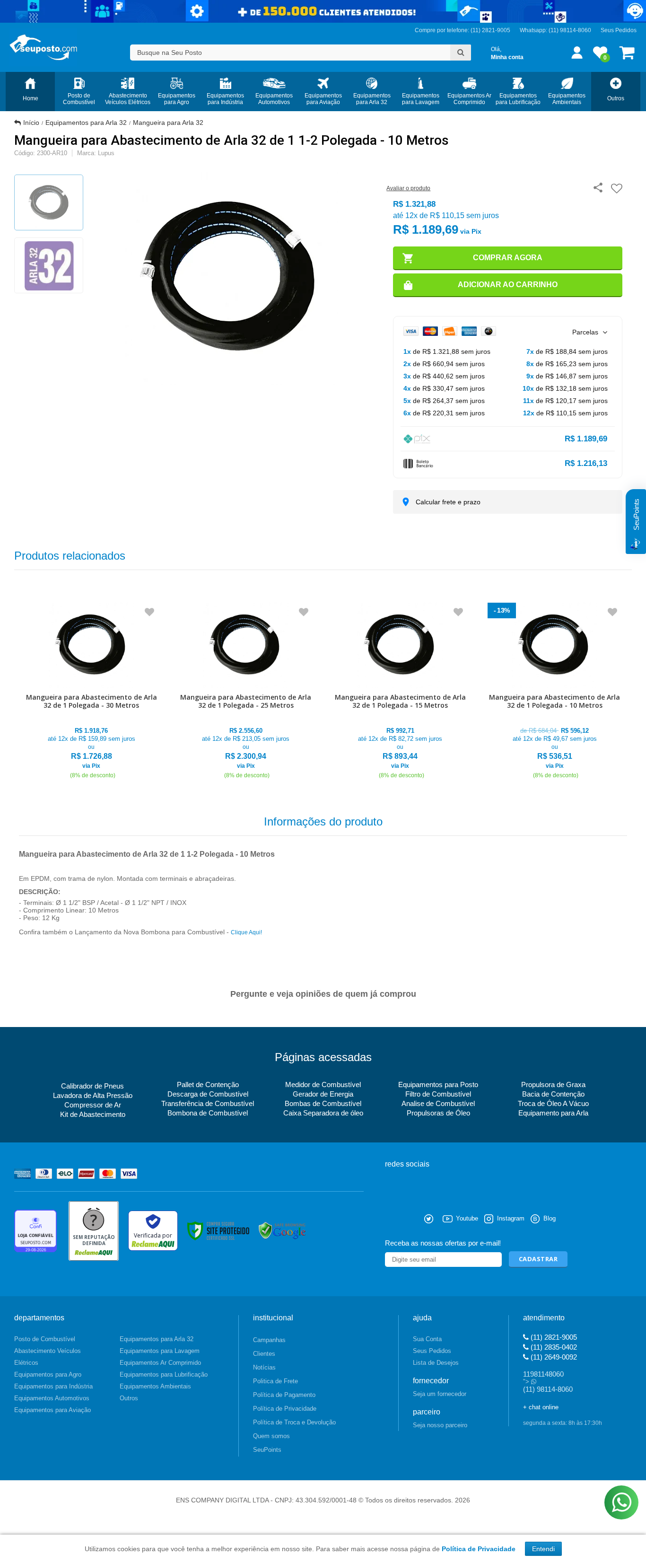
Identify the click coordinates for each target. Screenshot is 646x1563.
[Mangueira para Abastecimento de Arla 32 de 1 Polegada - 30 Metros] (91, 691)
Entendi (543, 1549)
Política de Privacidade (284, 1408)
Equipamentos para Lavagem (160, 1350)
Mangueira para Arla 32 (168, 122)
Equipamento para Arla (553, 1113)
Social (392, 1219)
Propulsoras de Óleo (438, 1113)
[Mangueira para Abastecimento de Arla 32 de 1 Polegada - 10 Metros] (554, 691)
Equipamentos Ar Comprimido (160, 1362)
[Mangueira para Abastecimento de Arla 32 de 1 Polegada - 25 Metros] (246, 691)
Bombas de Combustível (323, 1103)
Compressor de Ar (92, 1105)
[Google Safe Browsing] (282, 1230)
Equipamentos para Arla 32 (86, 122)
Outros (129, 1398)
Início (31, 122)
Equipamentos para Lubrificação (164, 1374)
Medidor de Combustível (323, 1084)
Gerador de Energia (323, 1094)
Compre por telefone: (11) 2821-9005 (462, 30)
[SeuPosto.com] (43, 47)
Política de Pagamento (284, 1394)
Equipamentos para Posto (438, 1084)
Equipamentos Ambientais (155, 1386)
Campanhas (269, 1339)
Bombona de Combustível (207, 1113)
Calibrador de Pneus (92, 1086)
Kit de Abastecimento (92, 1114)
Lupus (106, 153)
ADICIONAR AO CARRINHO (508, 285)
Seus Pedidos (619, 30)
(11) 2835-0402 (553, 1347)
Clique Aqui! (246, 932)
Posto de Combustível (44, 1339)
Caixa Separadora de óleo (323, 1113)
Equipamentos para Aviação (52, 1410)
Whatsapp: (534, 30)
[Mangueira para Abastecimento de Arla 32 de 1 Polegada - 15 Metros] (400, 691)
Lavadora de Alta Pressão (92, 1095)
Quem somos (271, 1436)
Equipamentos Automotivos (51, 1398)
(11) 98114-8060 (570, 30)
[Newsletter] (538, 1259)
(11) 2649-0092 (553, 1357)
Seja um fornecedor (439, 1393)
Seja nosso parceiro (440, 1425)
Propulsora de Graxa (553, 1084)
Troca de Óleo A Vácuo (553, 1103)
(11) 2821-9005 (553, 1337)
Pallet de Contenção (208, 1084)
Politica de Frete (275, 1381)
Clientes (264, 1353)
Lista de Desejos (436, 1362)
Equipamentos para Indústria (53, 1386)
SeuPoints (267, 1449)
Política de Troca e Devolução (294, 1422)
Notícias (264, 1367)
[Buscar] (460, 52)
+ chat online (541, 1407)
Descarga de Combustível (207, 1094)
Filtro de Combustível (438, 1094)
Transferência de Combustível (207, 1103)
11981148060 (543, 1374)
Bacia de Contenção (553, 1094)
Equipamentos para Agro (47, 1374)
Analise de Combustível (438, 1103)
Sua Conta (427, 1339)
